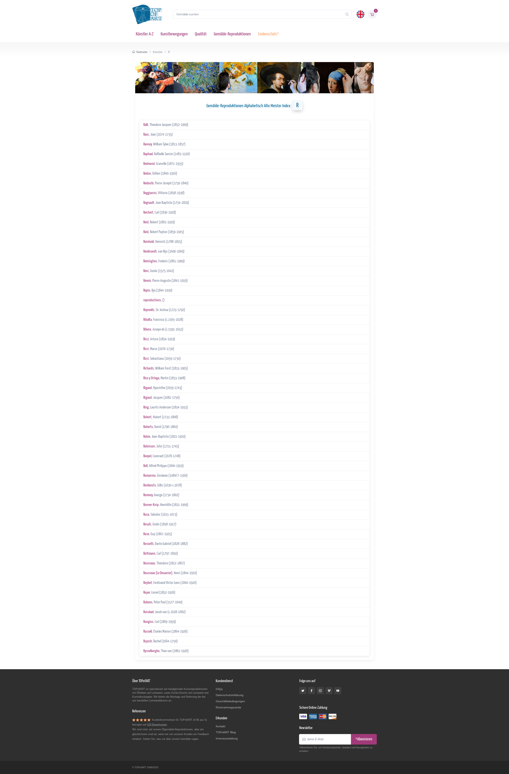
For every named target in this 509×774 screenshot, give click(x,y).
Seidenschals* (268, 34)
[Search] (347, 14)
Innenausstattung (227, 738)
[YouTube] (337, 690)
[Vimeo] (329, 690)
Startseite (141, 52)
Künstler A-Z (144, 34)
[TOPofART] (147, 14)
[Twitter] (302, 690)
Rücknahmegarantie (228, 707)
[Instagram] (320, 690)
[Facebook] (311, 690)
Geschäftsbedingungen (230, 701)
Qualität (201, 34)
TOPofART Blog (226, 732)
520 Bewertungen (157, 724)
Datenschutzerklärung (229, 695)
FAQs (219, 689)
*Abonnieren (364, 739)
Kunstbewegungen (174, 34)
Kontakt (220, 726)
